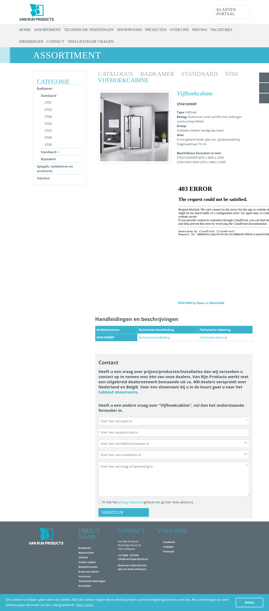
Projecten (156, 29)
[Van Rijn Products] (36, 12)
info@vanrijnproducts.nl (133, 559)
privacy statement (131, 502)
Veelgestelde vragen (90, 41)
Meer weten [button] (85, 605)
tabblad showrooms (117, 392)
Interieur (43, 178)
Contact (55, 41)
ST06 (48, 123)
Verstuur (112, 512)
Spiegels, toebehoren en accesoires (55, 168)
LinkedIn (168, 547)
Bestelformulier (88, 567)
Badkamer (44, 88)
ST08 (48, 137)
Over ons (179, 29)
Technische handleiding (154, 337)
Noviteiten (84, 586)
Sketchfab (217, 303)
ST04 (48, 117)
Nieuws (199, 29)
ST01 (48, 102)
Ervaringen (31, 41)
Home (25, 29)
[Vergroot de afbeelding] (134, 127)
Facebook (169, 542)
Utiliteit (83, 557)
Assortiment (47, 29)
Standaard (48, 95)
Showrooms (129, 29)
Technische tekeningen (89, 29)
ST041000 (185, 303)
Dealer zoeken (87, 562)
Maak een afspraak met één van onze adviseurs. (132, 567)
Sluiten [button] (249, 602)
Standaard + (50, 152)
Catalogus (116, 74)
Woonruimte (86, 552)
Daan (201, 303)
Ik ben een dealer (88, 571)
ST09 (48, 145)
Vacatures (221, 29)
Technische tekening (213, 337)
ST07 (48, 131)
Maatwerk (48, 159)
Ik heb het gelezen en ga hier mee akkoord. (148, 502)
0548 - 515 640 (130, 555)
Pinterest (168, 551)
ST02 (48, 109)
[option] (134, 126)
